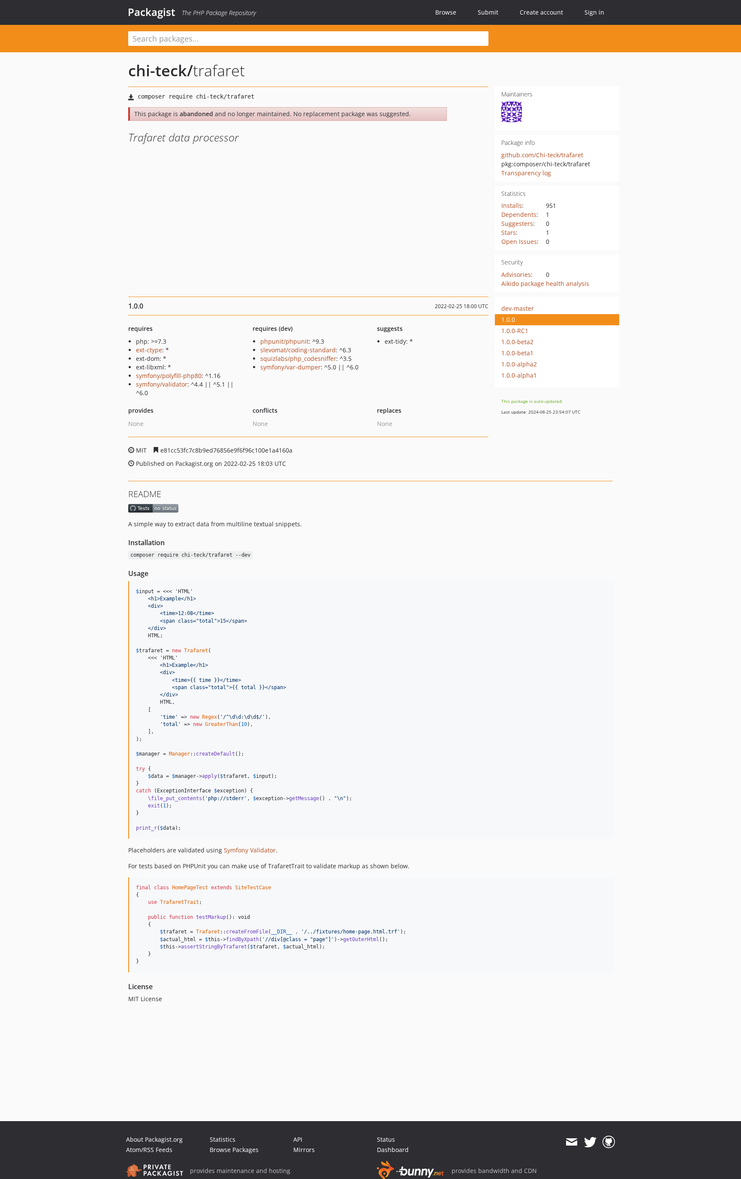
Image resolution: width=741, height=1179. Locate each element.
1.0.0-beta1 (517, 353)
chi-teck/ (160, 70)
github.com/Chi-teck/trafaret (542, 155)
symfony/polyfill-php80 (169, 376)
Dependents (518, 214)
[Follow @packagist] (590, 1142)
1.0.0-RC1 (514, 331)
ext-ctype (149, 350)
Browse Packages (234, 1150)
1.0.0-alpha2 (519, 364)
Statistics (222, 1139)
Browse (445, 12)
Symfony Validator (250, 850)
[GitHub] (608, 1142)
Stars (508, 232)
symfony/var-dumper (290, 367)
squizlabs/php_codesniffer (298, 358)
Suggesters (517, 223)
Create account (541, 12)
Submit (488, 12)
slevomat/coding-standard (298, 350)
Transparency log (526, 173)
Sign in (594, 12)
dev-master (517, 308)
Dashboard (393, 1150)
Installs (511, 205)
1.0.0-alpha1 (519, 375)
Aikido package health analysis (545, 283)
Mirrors (304, 1150)
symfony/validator (161, 384)
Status (386, 1139)
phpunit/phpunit (284, 341)
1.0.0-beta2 (517, 342)
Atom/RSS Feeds (149, 1150)
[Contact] (571, 1142)
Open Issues (519, 241)
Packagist (151, 12)
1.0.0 (508, 319)
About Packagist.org (154, 1139)
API (297, 1139)
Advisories (516, 274)
